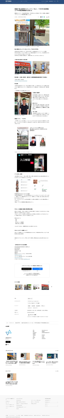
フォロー (8, 341)
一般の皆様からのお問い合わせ (46, 415)
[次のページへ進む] (51, 287)
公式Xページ (46, 404)
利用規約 (22, 415)
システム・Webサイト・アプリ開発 (33, 303)
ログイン (55, 1)
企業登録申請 (51, 1)
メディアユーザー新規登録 (37, 268)
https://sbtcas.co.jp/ (26, 259)
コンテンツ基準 (18, 415)
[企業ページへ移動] (8, 333)
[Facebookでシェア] (42, 17)
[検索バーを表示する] (57, 1)
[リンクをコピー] (48, 17)
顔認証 (29, 305)
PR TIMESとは (7, 401)
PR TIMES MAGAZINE (19, 405)
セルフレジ (30, 307)
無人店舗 (33, 305)
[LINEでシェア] (44, 17)
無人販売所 (38, 305)
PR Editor (17, 408)
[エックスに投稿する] (41, 17)
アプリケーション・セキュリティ (33, 301)
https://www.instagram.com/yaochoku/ (21, 80)
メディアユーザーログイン (26, 268)
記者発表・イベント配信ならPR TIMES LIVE (21, 403)
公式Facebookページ (47, 400)
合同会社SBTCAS (8, 337)
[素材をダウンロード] (47, 17)
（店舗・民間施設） (45, 310)
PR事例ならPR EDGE (33, 403)
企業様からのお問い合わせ (37, 415)
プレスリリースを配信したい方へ (10, 406)
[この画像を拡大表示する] (19, 287)
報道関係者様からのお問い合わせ (28, 415)
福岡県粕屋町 (39, 310)
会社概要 (7, 415)
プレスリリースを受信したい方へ (10, 404)
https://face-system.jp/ (30, 312)
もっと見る (56, 350)
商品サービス (30, 298)
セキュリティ (35, 307)
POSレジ (43, 305)
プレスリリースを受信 (44, 1)
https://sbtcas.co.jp (45, 330)
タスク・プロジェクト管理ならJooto (35, 400)
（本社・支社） (34, 310)
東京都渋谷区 (29, 310)
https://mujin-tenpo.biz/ (18, 257)
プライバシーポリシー (12, 415)
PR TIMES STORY (18, 400)
